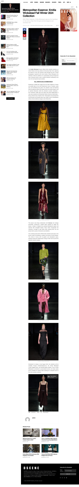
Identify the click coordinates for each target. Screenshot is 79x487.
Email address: (64, 60)
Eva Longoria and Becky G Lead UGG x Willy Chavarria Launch (12, 65)
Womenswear (45, 412)
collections (33, 412)
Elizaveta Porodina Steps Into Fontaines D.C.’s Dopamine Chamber (12, 16)
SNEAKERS (42, 2)
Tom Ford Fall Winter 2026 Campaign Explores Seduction (12, 52)
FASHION (36, 2)
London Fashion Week (48, 25)
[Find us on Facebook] (60, 477)
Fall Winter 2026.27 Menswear (48, 435)
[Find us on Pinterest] (70, 2)
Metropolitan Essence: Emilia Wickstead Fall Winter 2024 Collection (10, 9)
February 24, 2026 (45, 441)
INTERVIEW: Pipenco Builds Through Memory (11, 23)
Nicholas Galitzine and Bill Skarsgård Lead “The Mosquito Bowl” (12, 45)
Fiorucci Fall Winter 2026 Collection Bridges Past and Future (49, 454)
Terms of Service (38, 476)
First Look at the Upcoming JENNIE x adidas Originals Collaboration (11, 72)
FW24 (38, 412)
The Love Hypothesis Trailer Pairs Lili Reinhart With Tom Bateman (13, 92)
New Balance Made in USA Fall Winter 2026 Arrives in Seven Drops (12, 30)
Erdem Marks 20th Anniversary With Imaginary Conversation (31, 454)
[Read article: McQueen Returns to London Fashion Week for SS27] (31, 433)
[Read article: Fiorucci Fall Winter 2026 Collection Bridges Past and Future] (50, 448)
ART (64, 2)
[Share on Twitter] (24, 32)
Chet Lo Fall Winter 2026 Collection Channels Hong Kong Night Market (49, 439)
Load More (10, 98)
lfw (41, 412)
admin (33, 418)
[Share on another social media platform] (24, 38)
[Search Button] (76, 7)
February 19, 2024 (26, 25)
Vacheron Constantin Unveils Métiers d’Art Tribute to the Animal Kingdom (13, 36)
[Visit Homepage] (26, 2)
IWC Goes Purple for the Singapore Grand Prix (11, 78)
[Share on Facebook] (24, 29)
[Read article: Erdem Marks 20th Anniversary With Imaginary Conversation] (31, 448)
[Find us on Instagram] (64, 477)
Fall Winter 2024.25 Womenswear (37, 25)
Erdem (25, 451)
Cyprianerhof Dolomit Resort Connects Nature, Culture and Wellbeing (12, 85)
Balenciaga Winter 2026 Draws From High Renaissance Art (12, 58)
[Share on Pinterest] (24, 35)
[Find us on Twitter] (62, 477)
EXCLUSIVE (54, 2)
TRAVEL (59, 2)
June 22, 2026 (25, 441)
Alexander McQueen (28, 435)
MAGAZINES (47, 2)
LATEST (31, 2)
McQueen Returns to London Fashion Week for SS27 (29, 439)
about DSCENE (27, 476)
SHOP (68, 2)
